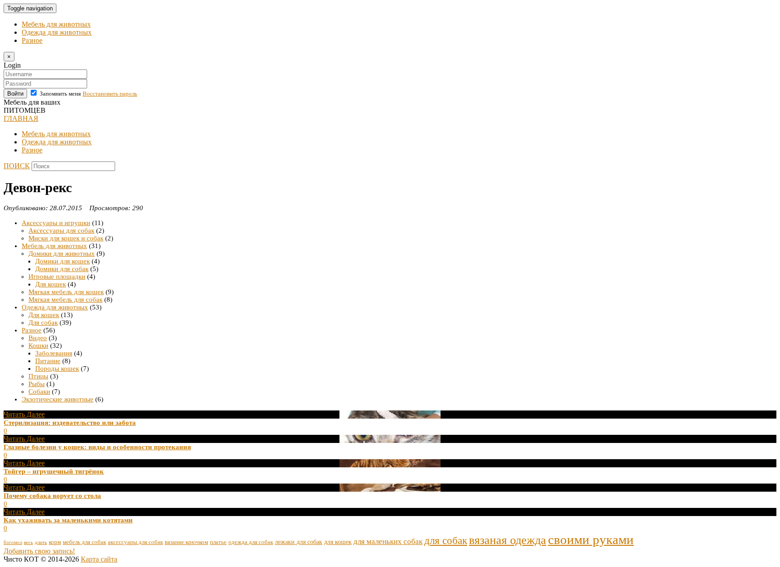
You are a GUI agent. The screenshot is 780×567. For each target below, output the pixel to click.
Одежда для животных (57, 32)
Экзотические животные (57, 399)
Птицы (38, 376)
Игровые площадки (56, 276)
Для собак (43, 322)
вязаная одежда (507, 540)
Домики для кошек (62, 261)
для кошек (338, 541)
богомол (13, 542)
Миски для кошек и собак (65, 238)
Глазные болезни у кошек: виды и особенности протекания (97, 447)
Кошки (38, 345)
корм (55, 542)
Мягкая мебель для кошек (66, 291)
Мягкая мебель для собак (65, 299)
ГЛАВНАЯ (21, 118)
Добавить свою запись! (39, 551)
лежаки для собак (298, 541)
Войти (15, 93)
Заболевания (53, 353)
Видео (37, 337)
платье (218, 542)
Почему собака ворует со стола (52, 495)
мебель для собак (84, 542)
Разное (32, 40)
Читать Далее (24, 414)
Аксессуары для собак (61, 230)
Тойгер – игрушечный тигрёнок (54, 471)
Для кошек (50, 284)
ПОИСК (17, 166)
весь (28, 542)
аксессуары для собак (135, 542)
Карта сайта (99, 559)
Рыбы (36, 383)
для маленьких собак (387, 541)
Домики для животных (61, 253)
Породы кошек (57, 368)
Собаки (39, 391)
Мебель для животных (56, 24)
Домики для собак (61, 268)
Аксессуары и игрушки (56, 222)
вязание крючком (186, 542)
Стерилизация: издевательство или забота (70, 422)
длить (41, 542)
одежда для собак (250, 542)
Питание (47, 360)
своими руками (591, 539)
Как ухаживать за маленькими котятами (68, 520)
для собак (445, 540)
